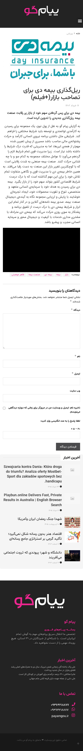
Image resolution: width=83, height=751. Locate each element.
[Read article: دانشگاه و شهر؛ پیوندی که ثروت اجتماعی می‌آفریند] (72, 555)
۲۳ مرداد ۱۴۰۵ (53, 487)
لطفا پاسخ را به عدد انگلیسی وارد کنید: (60, 421)
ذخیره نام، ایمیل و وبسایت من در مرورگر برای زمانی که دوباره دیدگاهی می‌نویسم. (44, 410)
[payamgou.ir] (73, 715)
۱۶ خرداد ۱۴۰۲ (72, 105)
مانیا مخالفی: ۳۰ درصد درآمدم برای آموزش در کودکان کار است (47, 674)
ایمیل (76, 374)
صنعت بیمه (34, 274)
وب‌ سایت (75, 391)
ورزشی (70, 33)
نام (77, 356)
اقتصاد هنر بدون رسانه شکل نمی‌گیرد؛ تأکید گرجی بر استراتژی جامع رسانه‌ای (35, 536)
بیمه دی (48, 274)
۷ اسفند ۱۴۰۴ (53, 562)
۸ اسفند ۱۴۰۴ (53, 544)
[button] (80, 20)
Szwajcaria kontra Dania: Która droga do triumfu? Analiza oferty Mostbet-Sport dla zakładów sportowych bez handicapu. (33, 474)
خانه (78, 33)
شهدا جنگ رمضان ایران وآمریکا (40, 519)
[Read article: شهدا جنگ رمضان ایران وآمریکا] (72, 522)
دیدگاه (75, 310)
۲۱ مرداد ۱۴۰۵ (54, 510)
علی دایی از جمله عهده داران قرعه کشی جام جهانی (52, 678)
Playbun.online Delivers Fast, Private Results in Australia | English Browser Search (32, 500)
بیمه (58, 274)
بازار (66, 274)
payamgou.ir (60, 716)
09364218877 (60, 710)
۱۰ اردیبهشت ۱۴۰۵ (52, 524)
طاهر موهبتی (18, 274)
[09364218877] (73, 704)
